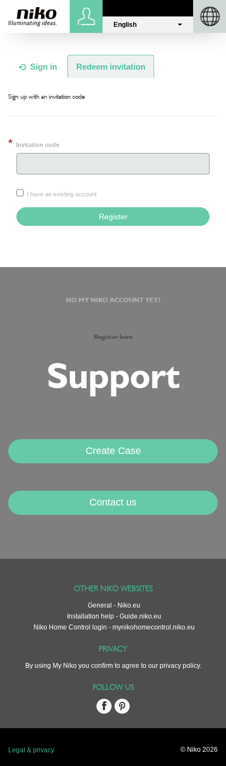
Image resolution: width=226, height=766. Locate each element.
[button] (148, 24)
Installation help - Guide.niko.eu (114, 616)
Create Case (113, 450)
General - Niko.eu (114, 605)
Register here (113, 337)
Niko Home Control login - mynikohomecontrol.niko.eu (114, 627)
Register (113, 216)
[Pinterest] (122, 712)
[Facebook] (104, 712)
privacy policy (180, 665)
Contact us (113, 502)
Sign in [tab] (42, 66)
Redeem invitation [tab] (110, 66)
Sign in (87, 16)
